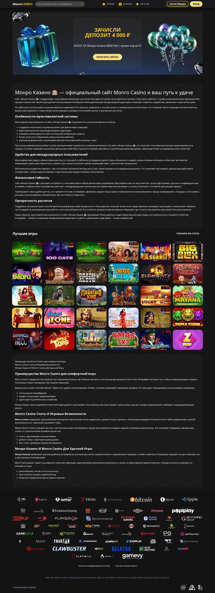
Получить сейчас (107, 57)
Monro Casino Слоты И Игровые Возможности (37, 364)
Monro (22, 4)
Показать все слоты (188, 233)
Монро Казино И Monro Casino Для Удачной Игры (39, 368)
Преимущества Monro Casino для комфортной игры (40, 361)
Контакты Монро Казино (126, 566)
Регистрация (178, 3)
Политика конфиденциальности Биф (94, 566)
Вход (196, 3)
